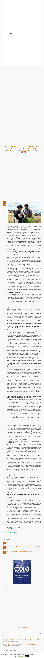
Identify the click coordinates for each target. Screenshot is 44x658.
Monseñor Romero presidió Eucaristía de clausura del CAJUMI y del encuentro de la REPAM (24, 546)
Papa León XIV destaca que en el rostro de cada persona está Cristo (19, 551)
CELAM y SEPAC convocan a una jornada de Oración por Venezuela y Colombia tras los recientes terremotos (23, 542)
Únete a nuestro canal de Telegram (22, 627)
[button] (43, 1)
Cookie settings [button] (20, 656)
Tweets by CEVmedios (6, 588)
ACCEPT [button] (26, 656)
